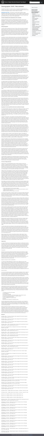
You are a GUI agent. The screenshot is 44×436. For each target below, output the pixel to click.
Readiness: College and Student (36, 26)
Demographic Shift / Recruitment (36, 30)
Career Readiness (34, 19)
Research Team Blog (34, 9)
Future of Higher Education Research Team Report (15, 2)
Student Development (35, 18)
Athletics (33, 20)
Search (30, 1)
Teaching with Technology (35, 27)
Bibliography (34, 35)
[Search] (41, 2)
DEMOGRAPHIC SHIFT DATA (5, 12)
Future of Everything (35, 34)
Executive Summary (34, 10)
